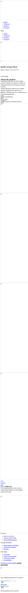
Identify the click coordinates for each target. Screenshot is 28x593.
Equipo (5, 22)
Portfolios (7, 69)
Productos (7, 24)
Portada (2, 69)
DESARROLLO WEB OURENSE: (9, 563)
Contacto (6, 28)
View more (4, 584)
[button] (14, 31)
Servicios (6, 26)
